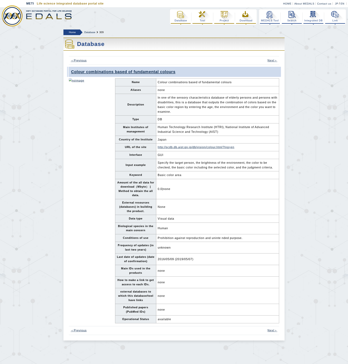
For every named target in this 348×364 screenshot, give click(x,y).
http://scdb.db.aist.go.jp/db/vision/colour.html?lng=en (196, 147)
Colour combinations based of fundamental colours (123, 71)
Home (72, 32)
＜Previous (79, 60)
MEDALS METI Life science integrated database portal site (37, 15)
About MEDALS (304, 3)
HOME (287, 3)
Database (89, 32)
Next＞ (272, 60)
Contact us (324, 3)
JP (336, 3)
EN (342, 3)
